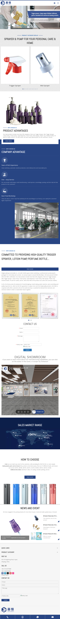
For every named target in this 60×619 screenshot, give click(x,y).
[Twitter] (8, 573)
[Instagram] (13, 573)
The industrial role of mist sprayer (49, 519)
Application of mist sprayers (18, 537)
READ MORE (8, 141)
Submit (27, 350)
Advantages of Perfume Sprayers (49, 528)
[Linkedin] (5, 573)
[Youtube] (10, 573)
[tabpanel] (15, 66)
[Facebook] (2, 573)
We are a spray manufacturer (47, 537)
